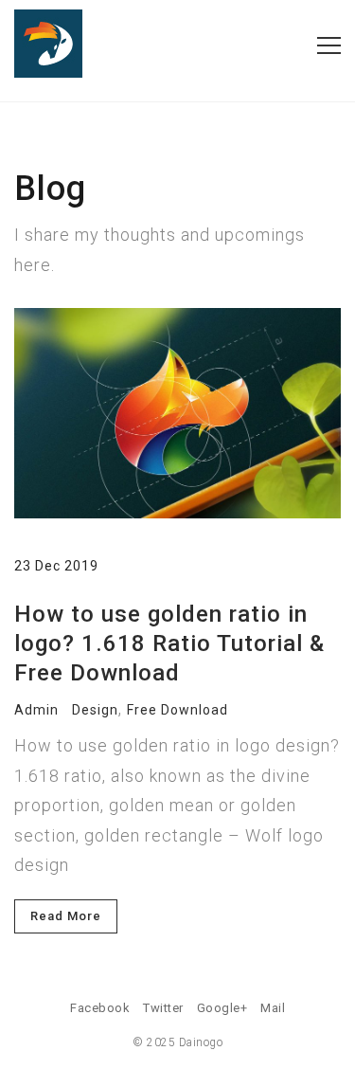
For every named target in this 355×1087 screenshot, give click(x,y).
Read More (65, 916)
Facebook (100, 1008)
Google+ (222, 1008)
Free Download (177, 709)
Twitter (163, 1008)
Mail (272, 1008)
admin (36, 709)
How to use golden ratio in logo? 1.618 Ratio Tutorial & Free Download (169, 643)
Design (95, 709)
